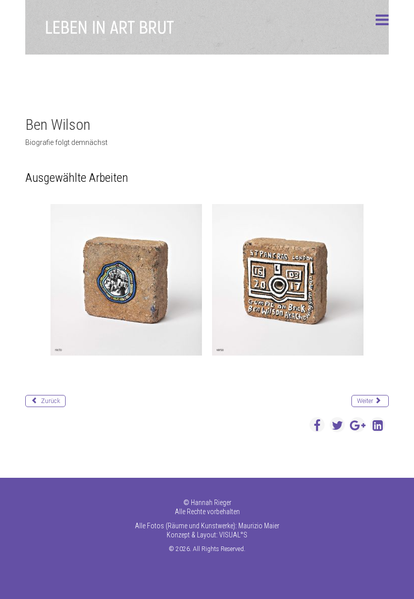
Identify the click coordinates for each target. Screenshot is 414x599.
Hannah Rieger (211, 502)
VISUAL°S (233, 535)
